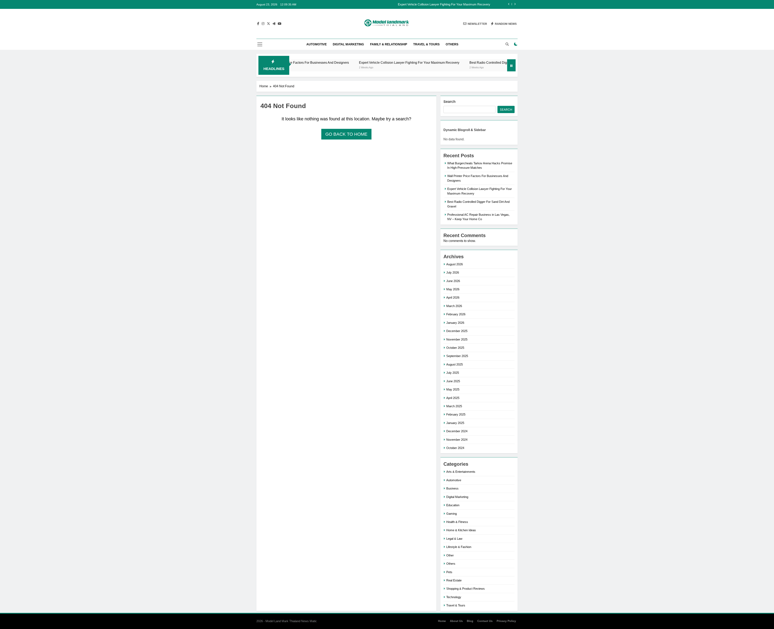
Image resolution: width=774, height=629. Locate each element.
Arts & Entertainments (460, 471)
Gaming (451, 513)
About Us (456, 621)
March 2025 (454, 406)
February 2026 (455, 314)
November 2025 (456, 339)
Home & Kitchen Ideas (461, 530)
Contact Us (485, 621)
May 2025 (452, 389)
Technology (453, 597)
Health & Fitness (457, 522)
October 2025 (455, 347)
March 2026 (454, 306)
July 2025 (452, 372)
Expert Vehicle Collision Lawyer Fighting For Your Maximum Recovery (444, 4)
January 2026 (455, 322)
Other (450, 555)
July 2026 (452, 272)
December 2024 (456, 431)
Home (442, 621)
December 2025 (456, 331)
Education (452, 505)
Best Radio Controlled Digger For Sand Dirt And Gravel (481, 62)
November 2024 (456, 439)
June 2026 (453, 281)
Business (452, 488)
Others (452, 44)
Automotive (316, 44)
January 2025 (455, 423)
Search (449, 102)
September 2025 (457, 356)
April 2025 (452, 398)
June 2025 (453, 381)
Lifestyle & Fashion (458, 547)
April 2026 (452, 297)
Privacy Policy (506, 621)
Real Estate (454, 580)
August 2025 (454, 364)
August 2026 (454, 264)
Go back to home (346, 134)
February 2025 (455, 414)
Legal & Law (454, 538)
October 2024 (455, 448)
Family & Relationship (388, 44)
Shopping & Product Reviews (465, 588)
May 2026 (452, 289)
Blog (470, 621)
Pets (449, 572)
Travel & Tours (426, 44)
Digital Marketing (348, 44)
